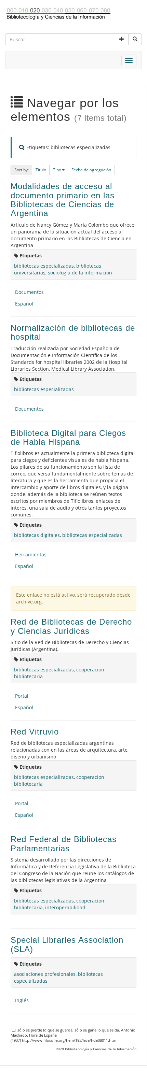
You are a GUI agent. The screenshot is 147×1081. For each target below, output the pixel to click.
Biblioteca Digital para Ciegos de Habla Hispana (68, 437)
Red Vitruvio (35, 731)
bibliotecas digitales (37, 535)
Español (24, 303)
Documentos (29, 292)
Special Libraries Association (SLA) (67, 944)
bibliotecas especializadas (44, 265)
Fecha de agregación (91, 170)
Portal (21, 696)
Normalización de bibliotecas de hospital (73, 332)
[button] (122, 39)
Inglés (22, 1000)
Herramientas (30, 554)
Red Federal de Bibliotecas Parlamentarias (64, 844)
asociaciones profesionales (45, 974)
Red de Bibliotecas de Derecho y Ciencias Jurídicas (71, 626)
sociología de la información (80, 272)
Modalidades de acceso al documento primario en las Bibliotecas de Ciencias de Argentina (63, 200)
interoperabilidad (65, 907)
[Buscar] (135, 39)
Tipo (57, 170)
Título (41, 170)
